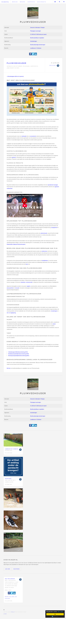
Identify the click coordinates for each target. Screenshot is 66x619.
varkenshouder (43, 233)
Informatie (37, 27)
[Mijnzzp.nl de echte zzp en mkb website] (33, 13)
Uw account (55, 2)
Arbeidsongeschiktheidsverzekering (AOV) (18, 352)
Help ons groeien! (10, 578)
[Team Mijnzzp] (20, 449)
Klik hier (9, 368)
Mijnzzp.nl (5, 1)
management (54, 227)
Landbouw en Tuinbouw (35, 48)
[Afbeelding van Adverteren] (13, 467)
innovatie (17, 288)
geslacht (14, 157)
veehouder (24, 136)
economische (33, 136)
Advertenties (31, 1)
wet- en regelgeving (11, 312)
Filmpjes (43, 27)
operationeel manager (53, 184)
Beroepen (22, 1)
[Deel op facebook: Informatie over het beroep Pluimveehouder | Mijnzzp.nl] (30, 54)
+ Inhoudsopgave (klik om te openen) (15, 76)
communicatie (29, 282)
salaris (54, 323)
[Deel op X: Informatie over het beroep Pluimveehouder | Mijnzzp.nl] (33, 54)
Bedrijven (15, 1)
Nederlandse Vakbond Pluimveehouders (16, 244)
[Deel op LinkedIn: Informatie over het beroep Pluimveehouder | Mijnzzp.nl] (35, 54)
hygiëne (28, 286)
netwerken (23, 282)
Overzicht (32, 27)
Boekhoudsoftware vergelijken (37, 37)
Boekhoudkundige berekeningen (37, 44)
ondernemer (44, 251)
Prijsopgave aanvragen (35, 30)
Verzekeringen (33, 41)
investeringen (54, 311)
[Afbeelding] (13, 498)
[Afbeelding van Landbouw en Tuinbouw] (13, 440)
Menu (64, 2)
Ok (55, 614)
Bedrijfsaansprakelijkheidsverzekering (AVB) (18, 353)
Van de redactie (41, 1)
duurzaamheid (10, 288)
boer (27, 264)
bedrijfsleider (45, 260)
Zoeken (59, 2)
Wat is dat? (60, 611)
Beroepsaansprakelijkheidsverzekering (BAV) (18, 355)
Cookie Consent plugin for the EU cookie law (55, 616)
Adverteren (8, 478)
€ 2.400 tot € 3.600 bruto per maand (38, 34)
